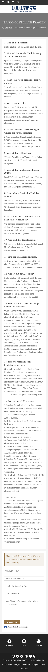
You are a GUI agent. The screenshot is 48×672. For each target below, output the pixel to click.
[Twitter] (17, 656)
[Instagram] (34, 656)
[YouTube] (13, 656)
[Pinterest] (30, 656)
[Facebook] (21, 656)
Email (23, 645)
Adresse (9, 645)
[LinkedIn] (26, 656)
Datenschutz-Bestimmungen (17, 627)
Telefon (38, 645)
